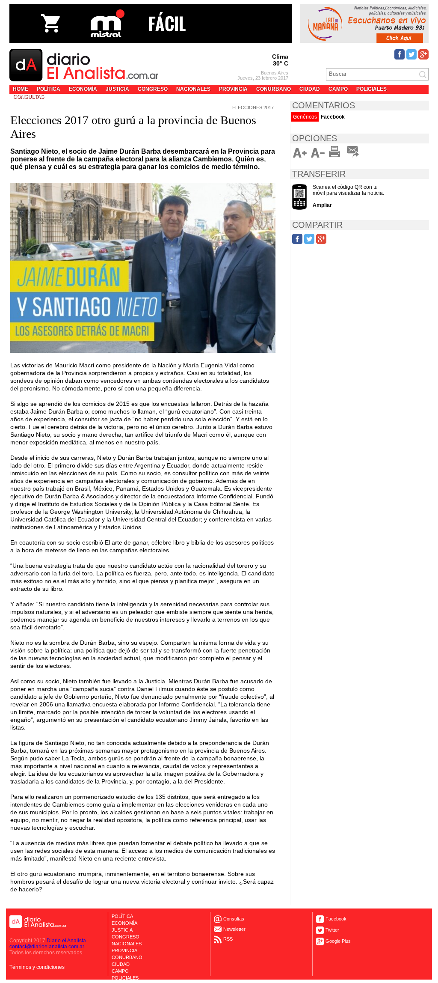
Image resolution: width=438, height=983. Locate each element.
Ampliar (322, 205)
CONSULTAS (28, 97)
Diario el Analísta (66, 941)
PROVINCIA (233, 89)
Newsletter (234, 929)
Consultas (233, 918)
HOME (20, 89)
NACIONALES (193, 89)
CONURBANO (273, 89)
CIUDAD (309, 89)
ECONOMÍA (83, 89)
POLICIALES (371, 89)
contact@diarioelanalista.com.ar (46, 947)
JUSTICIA (117, 89)
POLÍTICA (48, 89)
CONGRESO (153, 89)
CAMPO (338, 89)
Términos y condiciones (37, 967)
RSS (228, 939)
